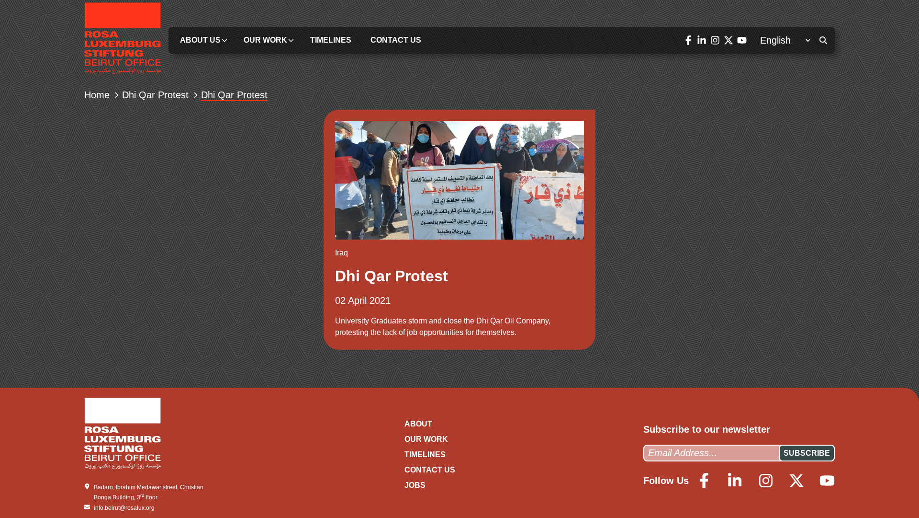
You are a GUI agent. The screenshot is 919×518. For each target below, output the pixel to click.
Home (97, 95)
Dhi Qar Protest (155, 95)
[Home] (122, 40)
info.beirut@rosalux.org (124, 508)
